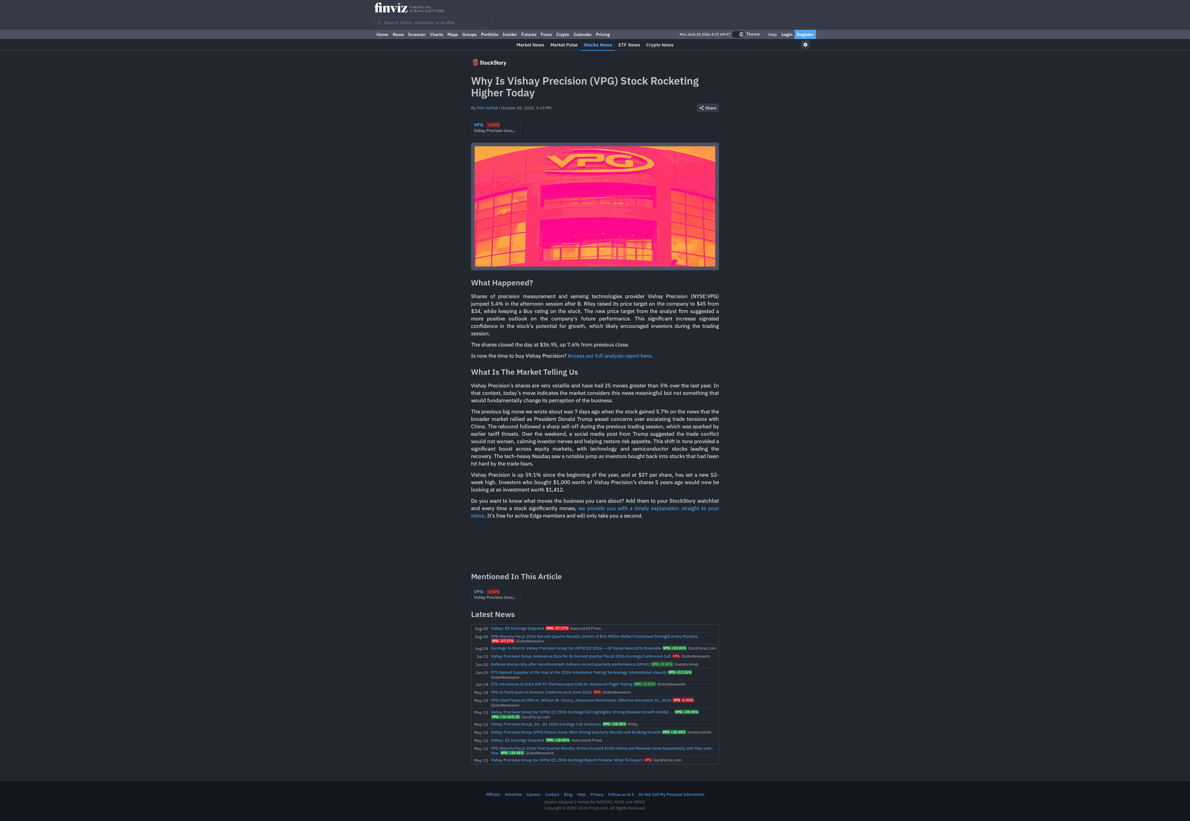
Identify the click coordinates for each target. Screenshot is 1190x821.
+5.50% (662, 664)
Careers (533, 794)
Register (805, 34)
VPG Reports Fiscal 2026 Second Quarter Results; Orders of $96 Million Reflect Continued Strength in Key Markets (594, 636)
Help (772, 34)
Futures (528, 34)
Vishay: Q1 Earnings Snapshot (517, 740)
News (398, 34)
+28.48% (686, 712)
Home (382, 34)
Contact (552, 794)
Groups (469, 34)
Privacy (597, 794)
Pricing (603, 34)
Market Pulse (564, 45)
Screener (417, 34)
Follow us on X (621, 794)
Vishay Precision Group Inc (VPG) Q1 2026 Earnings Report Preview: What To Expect (567, 759)
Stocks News (598, 45)
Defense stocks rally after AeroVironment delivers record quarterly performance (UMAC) (570, 664)
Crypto (562, 34)
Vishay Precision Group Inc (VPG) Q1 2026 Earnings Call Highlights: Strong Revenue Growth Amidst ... (582, 711)
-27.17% (557, 628)
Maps (452, 34)
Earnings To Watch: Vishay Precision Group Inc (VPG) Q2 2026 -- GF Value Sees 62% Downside (576, 648)
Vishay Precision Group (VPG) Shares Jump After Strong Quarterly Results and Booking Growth (576, 732)
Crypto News (659, 45)
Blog (568, 794)
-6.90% (683, 700)
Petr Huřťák (487, 107)
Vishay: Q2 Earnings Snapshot (517, 628)
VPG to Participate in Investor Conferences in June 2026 (541, 692)
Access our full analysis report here (609, 355)
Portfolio (489, 34)
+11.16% (679, 672)
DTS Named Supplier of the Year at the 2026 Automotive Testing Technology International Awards (579, 672)
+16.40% (503, 717)
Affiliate (493, 794)
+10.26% (674, 648)
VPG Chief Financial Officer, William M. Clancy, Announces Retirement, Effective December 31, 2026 (581, 700)
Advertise (513, 794)
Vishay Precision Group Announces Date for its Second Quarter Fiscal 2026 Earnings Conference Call (581, 656)
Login (787, 34)
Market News (530, 45)
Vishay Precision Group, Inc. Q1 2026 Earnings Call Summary (546, 724)
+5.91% (644, 684)
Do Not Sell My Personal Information (671, 794)
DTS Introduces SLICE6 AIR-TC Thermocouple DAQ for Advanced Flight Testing (561, 684)
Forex (546, 34)
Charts (436, 34)
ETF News (629, 45)
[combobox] (433, 23)
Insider (510, 34)
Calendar (583, 34)
